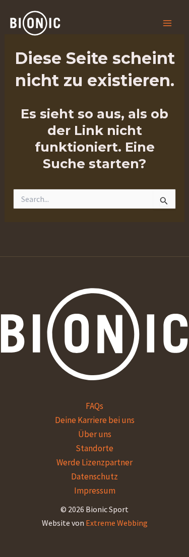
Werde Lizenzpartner (94, 462)
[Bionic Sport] (35, 23)
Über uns (94, 434)
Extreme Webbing (117, 523)
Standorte (94, 448)
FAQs (94, 405)
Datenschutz (94, 476)
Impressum (94, 490)
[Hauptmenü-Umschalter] (167, 23)
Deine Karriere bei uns (95, 420)
